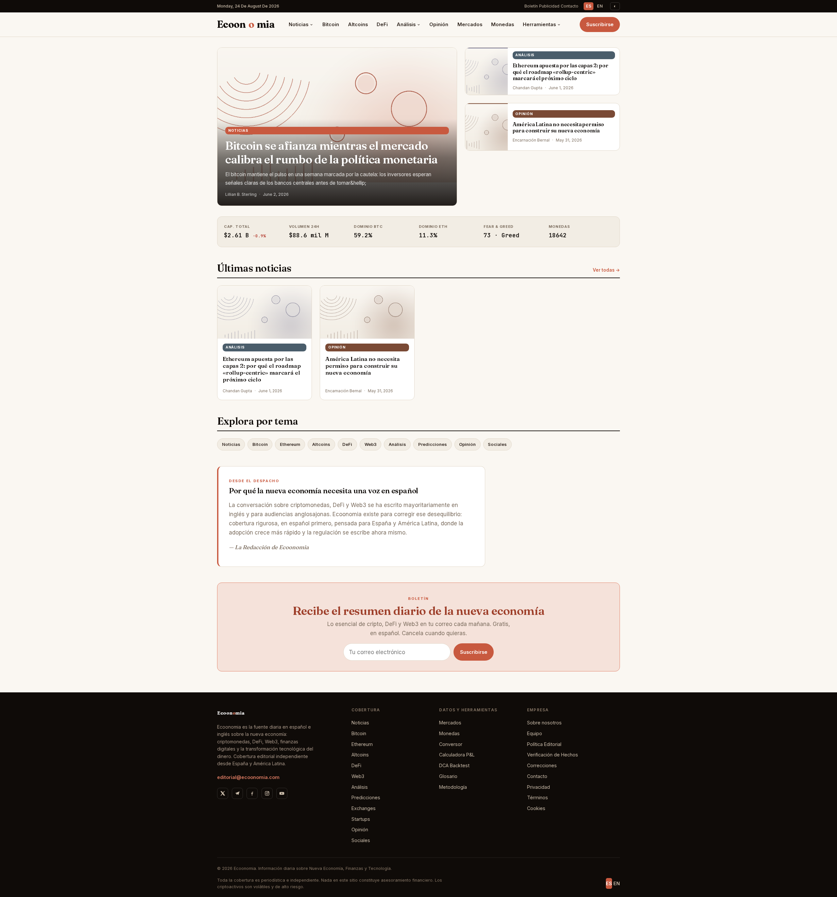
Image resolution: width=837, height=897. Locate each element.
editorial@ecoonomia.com (248, 777)
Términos (537, 797)
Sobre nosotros (544, 722)
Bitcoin (330, 24)
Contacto (569, 6)
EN (600, 6)
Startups (360, 819)
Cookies (536, 808)
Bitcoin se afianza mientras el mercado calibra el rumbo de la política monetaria (331, 152)
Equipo (534, 733)
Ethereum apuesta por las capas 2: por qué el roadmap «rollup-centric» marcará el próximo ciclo (560, 71)
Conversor (450, 744)
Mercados (469, 24)
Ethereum (290, 444)
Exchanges (363, 808)
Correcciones (542, 765)
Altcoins (358, 24)
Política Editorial (544, 744)
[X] (222, 793)
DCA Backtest (454, 765)
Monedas (502, 24)
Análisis (406, 24)
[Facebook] (252, 793)
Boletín (531, 6)
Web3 (371, 444)
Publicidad (549, 6)
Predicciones (432, 444)
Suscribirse (600, 24)
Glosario (448, 776)
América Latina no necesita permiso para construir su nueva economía (558, 127)
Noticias (298, 24)
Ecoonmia (246, 24)
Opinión (438, 24)
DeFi (382, 24)
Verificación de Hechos (552, 754)
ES (588, 6)
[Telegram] (237, 793)
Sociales (497, 444)
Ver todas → (606, 270)
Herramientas (539, 24)
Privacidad (538, 787)
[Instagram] (267, 793)
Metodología (453, 787)
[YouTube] (281, 793)
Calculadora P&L (457, 754)
